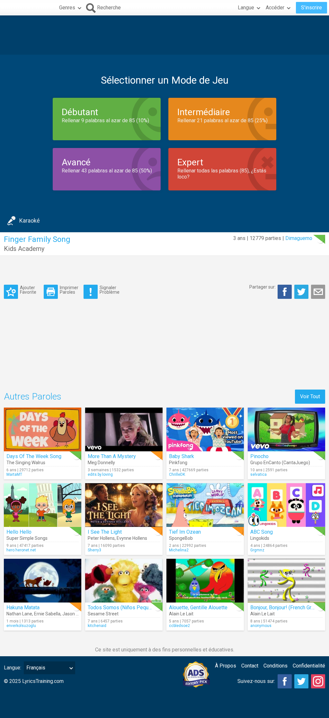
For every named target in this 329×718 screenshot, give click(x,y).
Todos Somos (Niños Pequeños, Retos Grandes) (142, 607)
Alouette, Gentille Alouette (198, 607)
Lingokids (259, 538)
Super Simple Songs (27, 538)
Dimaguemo (298, 238)
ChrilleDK (177, 474)
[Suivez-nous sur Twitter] (301, 681)
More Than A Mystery (112, 456)
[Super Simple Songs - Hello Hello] (42, 505)
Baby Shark (181, 456)
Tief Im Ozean (185, 532)
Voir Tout (310, 396)
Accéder (275, 8)
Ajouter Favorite (28, 289)
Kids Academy (24, 249)
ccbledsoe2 (179, 625)
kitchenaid (97, 625)
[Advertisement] (164, 35)
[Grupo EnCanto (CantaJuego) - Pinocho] (286, 429)
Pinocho (259, 456)
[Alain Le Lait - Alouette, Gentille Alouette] (205, 581)
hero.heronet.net (21, 550)
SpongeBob (181, 538)
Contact (249, 666)
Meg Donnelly (101, 462)
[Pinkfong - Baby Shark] (205, 429)
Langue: (12, 668)
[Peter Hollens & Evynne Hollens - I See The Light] (124, 505)
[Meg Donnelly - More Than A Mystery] (124, 429)
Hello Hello (18, 532)
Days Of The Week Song (33, 456)
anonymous (260, 625)
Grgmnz (257, 550)
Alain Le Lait (181, 613)
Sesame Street (103, 613)
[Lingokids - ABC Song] (286, 505)
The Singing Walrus (25, 462)
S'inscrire (311, 8)
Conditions (275, 666)
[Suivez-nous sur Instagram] (318, 681)
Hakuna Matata (23, 607)
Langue (246, 8)
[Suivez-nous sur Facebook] (285, 681)
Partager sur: (262, 287)
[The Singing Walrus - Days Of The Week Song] (42, 429)
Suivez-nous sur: (256, 681)
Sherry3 (94, 550)
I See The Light (105, 532)
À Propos (225, 666)
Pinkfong (178, 462)
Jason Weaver (76, 613)
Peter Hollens (101, 538)
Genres (67, 8)
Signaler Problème (110, 289)
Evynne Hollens (132, 538)
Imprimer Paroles (69, 289)
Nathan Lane (19, 613)
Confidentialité (309, 666)
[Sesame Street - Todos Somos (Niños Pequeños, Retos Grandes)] (124, 581)
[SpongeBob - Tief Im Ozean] (205, 505)
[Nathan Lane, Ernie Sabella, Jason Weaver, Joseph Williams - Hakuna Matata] (42, 581)
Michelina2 (179, 550)
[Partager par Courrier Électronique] (318, 292)
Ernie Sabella (47, 613)
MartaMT (14, 474)
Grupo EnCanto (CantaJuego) (280, 462)
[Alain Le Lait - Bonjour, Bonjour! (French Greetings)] (286, 581)
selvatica (258, 474)
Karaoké (29, 220)
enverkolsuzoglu (21, 625)
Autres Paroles (32, 396)
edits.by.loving (100, 474)
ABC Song (261, 532)
